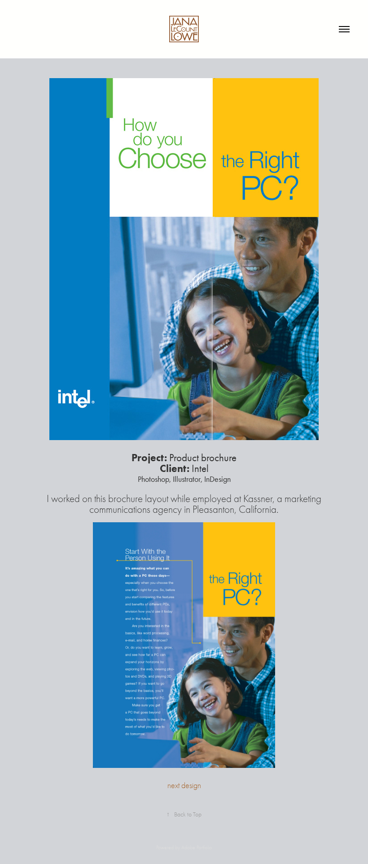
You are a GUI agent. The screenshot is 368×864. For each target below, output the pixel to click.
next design (184, 785)
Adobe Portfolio (196, 847)
